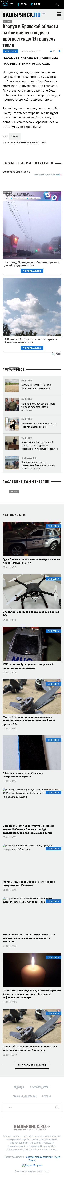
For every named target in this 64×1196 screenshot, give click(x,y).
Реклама (46, 1096)
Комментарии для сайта (47, 175)
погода (15, 136)
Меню (59, 14)
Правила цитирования (25, 1096)
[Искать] (57, 1107)
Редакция (19, 1087)
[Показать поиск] (57, 4)
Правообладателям (40, 1087)
